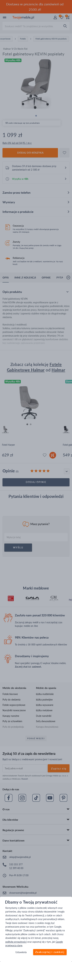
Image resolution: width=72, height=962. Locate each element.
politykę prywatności (16, 941)
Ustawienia (21, 952)
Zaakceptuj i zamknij (49, 952)
